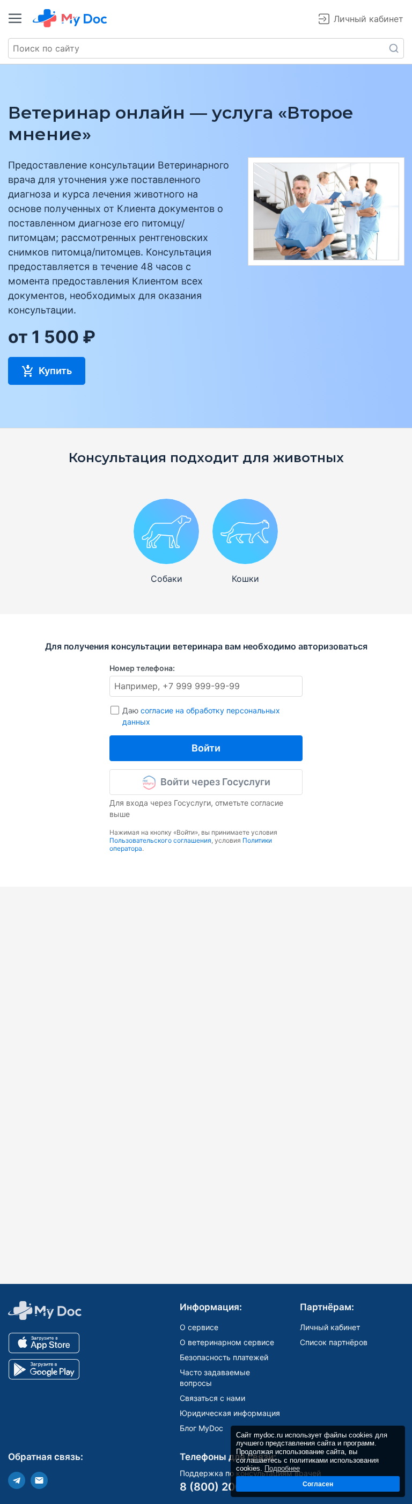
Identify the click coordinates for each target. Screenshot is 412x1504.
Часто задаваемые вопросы (215, 1378)
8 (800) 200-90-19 (229, 1486)
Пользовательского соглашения (160, 840)
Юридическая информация (230, 1413)
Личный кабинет (330, 1327)
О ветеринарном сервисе (227, 1342)
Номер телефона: (142, 668)
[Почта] (39, 1480)
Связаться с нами (212, 1398)
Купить (54, 370)
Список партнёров (333, 1342)
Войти (206, 748)
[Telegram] (16, 1480)
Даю (201, 716)
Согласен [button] (318, 1483)
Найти (393, 48)
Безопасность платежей (224, 1357)
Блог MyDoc (201, 1428)
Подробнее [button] (282, 1468)
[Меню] (15, 18)
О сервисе (199, 1327)
